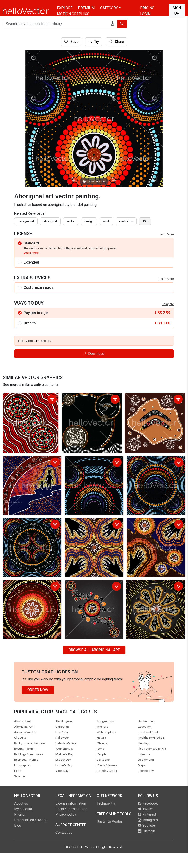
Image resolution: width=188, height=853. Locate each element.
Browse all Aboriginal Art (94, 650)
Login (145, 14)
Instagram (149, 820)
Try (96, 41)
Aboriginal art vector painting (27, 397)
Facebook (149, 803)
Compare (168, 304)
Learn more (31, 252)
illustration (126, 221)
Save (73, 41)
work (106, 221)
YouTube (148, 825)
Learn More (166, 234)
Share (119, 41)
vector (70, 221)
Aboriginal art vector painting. (86, 397)
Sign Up (177, 11)
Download (95, 353)
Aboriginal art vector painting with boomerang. (153, 400)
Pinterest (148, 814)
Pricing (147, 8)
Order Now (37, 690)
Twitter (147, 809)
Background (26, 221)
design (89, 221)
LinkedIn (148, 831)
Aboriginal (50, 221)
